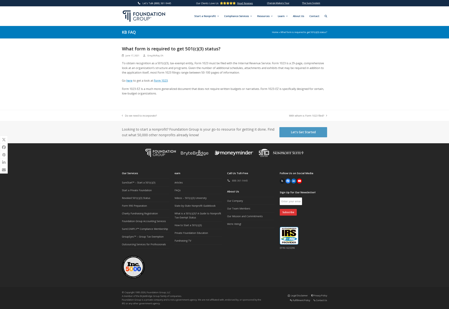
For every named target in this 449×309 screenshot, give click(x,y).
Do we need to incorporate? (139, 116)
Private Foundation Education (191, 233)
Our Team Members (238, 208)
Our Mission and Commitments (245, 216)
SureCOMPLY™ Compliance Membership (145, 229)
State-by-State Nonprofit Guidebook (195, 205)
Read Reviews (245, 3)
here (129, 81)
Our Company (235, 200)
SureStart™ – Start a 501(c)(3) (138, 182)
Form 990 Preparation (134, 205)
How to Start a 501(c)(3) (188, 225)
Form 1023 (161, 81)
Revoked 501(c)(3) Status (136, 198)
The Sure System (311, 3)
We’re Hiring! (234, 224)
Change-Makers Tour (278, 3)
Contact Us (321, 300)
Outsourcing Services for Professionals (144, 244)
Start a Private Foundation (137, 190)
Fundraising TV (183, 240)
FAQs (178, 190)
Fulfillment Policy (301, 300)
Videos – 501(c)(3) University (191, 198)
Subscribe (288, 212)
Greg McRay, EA (155, 55)
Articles (179, 182)
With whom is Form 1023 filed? (306, 116)
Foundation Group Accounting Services (144, 221)
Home (275, 32)
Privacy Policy (320, 295)
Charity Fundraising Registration (140, 213)
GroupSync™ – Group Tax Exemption (143, 236)
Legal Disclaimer (299, 295)
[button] (326, 16)
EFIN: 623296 (287, 247)
